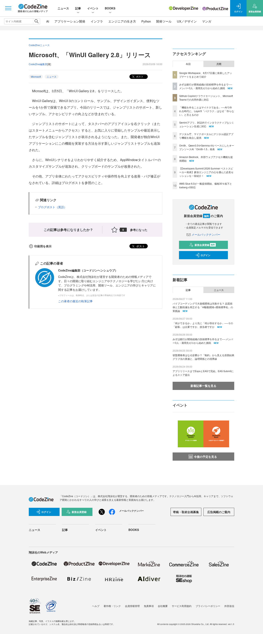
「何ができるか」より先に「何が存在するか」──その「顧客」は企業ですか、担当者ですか (203, 324)
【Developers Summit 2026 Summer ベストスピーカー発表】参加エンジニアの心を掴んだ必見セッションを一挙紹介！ (206, 172)
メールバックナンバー (205, 234)
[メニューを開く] (8, 8)
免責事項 (149, 606)
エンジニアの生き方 (122, 21)
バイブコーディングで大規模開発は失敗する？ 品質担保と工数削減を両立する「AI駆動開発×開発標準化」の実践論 (203, 307)
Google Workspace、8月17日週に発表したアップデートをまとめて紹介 (205, 74)
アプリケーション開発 (69, 21)
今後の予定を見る (205, 456)
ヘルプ (95, 606)
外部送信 (229, 606)
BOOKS (110, 8)
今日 (188, 64)
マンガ (206, 21)
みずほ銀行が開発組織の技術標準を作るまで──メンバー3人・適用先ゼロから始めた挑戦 (205, 86)
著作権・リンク (112, 606)
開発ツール (164, 21)
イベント (93, 8)
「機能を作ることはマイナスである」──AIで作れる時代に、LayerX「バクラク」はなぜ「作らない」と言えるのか (206, 111)
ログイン (205, 255)
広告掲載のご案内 (218, 512)
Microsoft (36, 76)
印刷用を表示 (43, 246)
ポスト (139, 76)
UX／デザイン (187, 21)
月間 (218, 64)
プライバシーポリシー (208, 606)
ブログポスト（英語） (52, 207)
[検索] (36, 21)
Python (146, 21)
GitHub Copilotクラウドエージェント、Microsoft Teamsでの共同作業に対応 (206, 97)
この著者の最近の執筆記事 (75, 301)
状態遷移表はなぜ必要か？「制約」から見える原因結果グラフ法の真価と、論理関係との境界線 (203, 356)
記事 (78, 8)
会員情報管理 (132, 606)
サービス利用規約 (181, 606)
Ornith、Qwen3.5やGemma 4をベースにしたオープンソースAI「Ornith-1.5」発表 (206, 147)
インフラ (97, 21)
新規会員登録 (205, 245)
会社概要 (163, 606)
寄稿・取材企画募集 (186, 512)
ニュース (63, 8)
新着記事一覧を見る (203, 386)
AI (47, 21)
